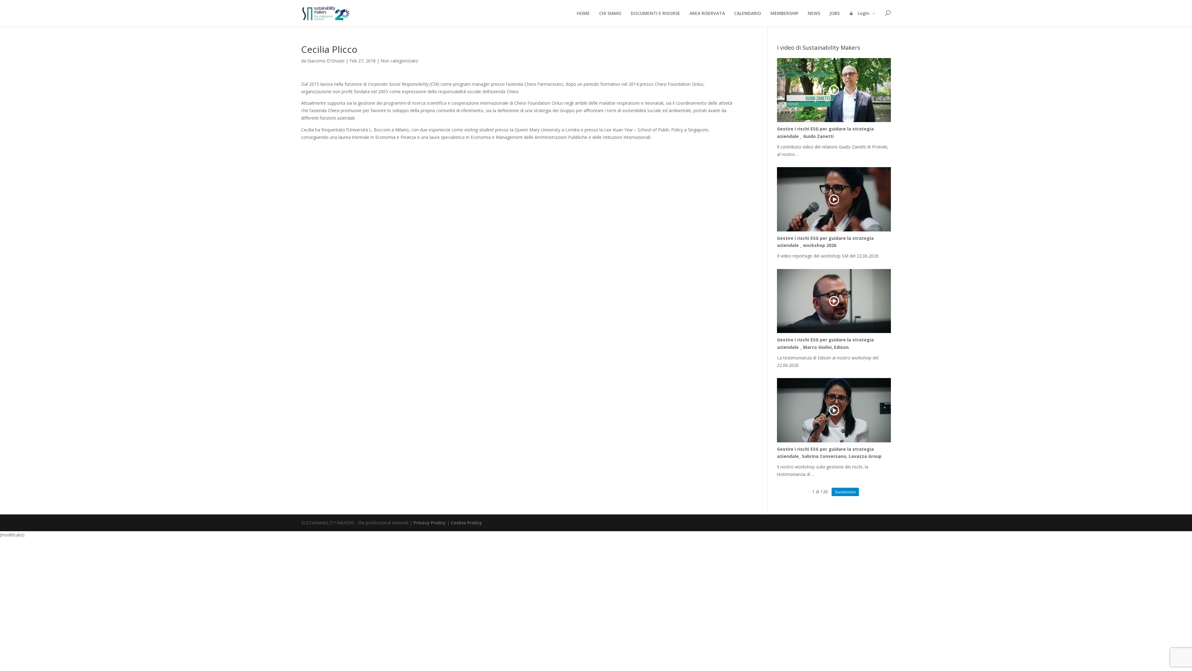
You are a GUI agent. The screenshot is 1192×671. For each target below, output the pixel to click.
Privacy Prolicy (429, 523)
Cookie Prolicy (466, 523)
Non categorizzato (399, 61)
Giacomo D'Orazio (326, 61)
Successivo (845, 492)
